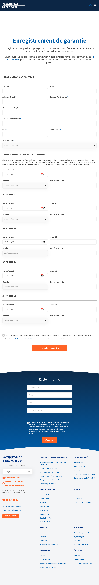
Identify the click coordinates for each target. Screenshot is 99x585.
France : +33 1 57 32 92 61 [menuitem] (14, 485)
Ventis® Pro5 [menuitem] (44, 495)
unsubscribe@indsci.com (83, 337)
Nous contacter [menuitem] (79, 495)
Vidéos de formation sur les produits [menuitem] (53, 563)
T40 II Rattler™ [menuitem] (45, 522)
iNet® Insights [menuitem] (79, 462)
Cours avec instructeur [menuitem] (48, 567)
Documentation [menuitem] (45, 559)
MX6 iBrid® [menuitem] (43, 502)
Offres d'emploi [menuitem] (79, 559)
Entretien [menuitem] (43, 540)
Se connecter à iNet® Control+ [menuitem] (85, 478)
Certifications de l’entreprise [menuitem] (84, 563)
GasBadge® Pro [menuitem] (45, 518)
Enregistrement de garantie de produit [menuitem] (54, 480)
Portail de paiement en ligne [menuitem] (50, 484)
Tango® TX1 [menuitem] (44, 510)
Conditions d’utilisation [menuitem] (10, 510)
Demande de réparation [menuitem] (48, 468)
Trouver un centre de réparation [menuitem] (51, 472)
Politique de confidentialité (23, 339)
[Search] (90, 5)
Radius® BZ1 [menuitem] (44, 506)
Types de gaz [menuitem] (79, 537)
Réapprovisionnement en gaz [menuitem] (50, 544)
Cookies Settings (11, 516)
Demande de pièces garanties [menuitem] (51, 476)
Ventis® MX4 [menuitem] (44, 499)
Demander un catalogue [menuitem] (82, 502)
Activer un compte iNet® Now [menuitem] (84, 474)
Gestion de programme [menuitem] (82, 544)
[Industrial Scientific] (13, 5)
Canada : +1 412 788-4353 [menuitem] (14, 481)
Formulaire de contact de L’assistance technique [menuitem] (53, 463)
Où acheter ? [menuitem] (78, 499)
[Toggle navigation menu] (95, 5)
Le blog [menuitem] (42, 555)
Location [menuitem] (43, 533)
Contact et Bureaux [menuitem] (13, 478)
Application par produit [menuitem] (82, 533)
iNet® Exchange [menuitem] (79, 466)
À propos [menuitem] (77, 555)
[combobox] (49, 145)
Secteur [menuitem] (77, 540)
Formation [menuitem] (43, 537)
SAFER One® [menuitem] (78, 470)
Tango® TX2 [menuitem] (44, 514)
